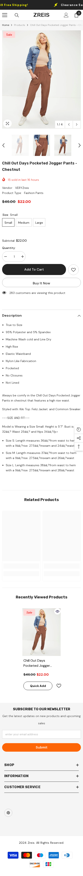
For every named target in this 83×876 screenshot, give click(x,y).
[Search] (16, 15)
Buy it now (41, 283)
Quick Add (38, 686)
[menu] (4, 15)
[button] (69, 124)
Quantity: (9, 248)
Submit (41, 747)
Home (5, 25)
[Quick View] (57, 611)
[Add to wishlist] (73, 269)
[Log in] (66, 15)
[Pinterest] (8, 813)
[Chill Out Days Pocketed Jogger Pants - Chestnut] (41, 632)
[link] (21, 566)
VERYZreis (22, 188)
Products (19, 25)
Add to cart (34, 269)
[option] (41, 79)
